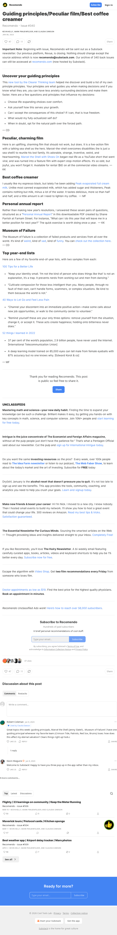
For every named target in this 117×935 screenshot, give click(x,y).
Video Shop (42, 571)
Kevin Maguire (14, 760)
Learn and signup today (76, 490)
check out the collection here (93, 240)
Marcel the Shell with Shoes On (40, 156)
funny (60, 240)
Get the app (73, 920)
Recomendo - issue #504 (15, 825)
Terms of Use (73, 646)
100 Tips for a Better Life (17, 266)
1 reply (13, 750)
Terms (66, 913)
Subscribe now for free (38, 557)
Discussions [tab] (26, 793)
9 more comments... (10, 778)
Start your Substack (50, 920)
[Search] (111, 793)
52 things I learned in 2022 (18, 333)
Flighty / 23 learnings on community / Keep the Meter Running (41, 802)
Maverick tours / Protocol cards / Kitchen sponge (33, 821)
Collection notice (79, 913)
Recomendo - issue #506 (15, 806)
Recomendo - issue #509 (15, 844)
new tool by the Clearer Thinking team (31, 82)
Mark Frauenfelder (23, 31)
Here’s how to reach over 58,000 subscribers (74, 608)
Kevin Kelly (7, 31)
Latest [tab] (14, 793)
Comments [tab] (9, 693)
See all (8, 859)
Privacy (57, 913)
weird (27, 240)
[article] (58, 808)
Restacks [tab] (22, 693)
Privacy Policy (81, 649)
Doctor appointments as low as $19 (24, 589)
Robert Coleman (15, 721)
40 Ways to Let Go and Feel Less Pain (25, 299)
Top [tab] (6, 793)
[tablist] (15, 694)
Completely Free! (102, 534)
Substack (43, 928)
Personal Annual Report (37, 214)
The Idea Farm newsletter (28, 463)
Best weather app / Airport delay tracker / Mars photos (37, 840)
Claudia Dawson (46, 31)
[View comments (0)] (38, 833)
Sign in (109, 4)
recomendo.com (42, 61)
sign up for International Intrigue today (80, 445)
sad (43, 240)
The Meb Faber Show (88, 463)
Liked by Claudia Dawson (20, 725)
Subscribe (96, 5)
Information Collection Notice (57, 649)
